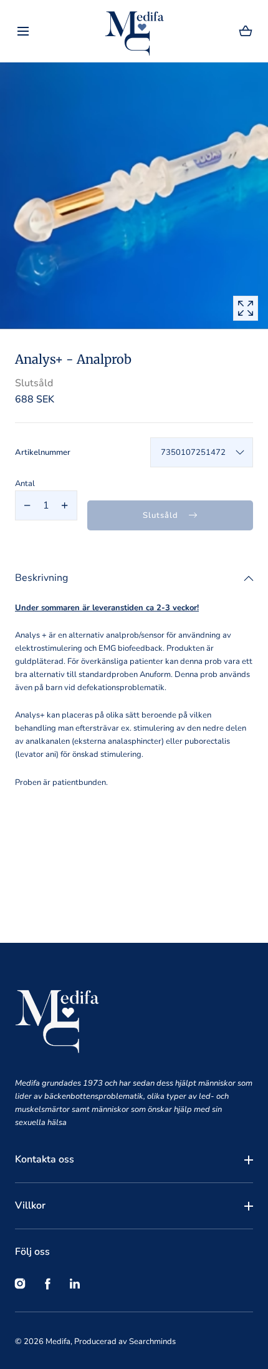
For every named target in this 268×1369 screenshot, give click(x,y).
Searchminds (152, 1341)
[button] (23, 31)
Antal (25, 483)
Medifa (57, 1341)
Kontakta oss (44, 1159)
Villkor (30, 1205)
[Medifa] (134, 31)
